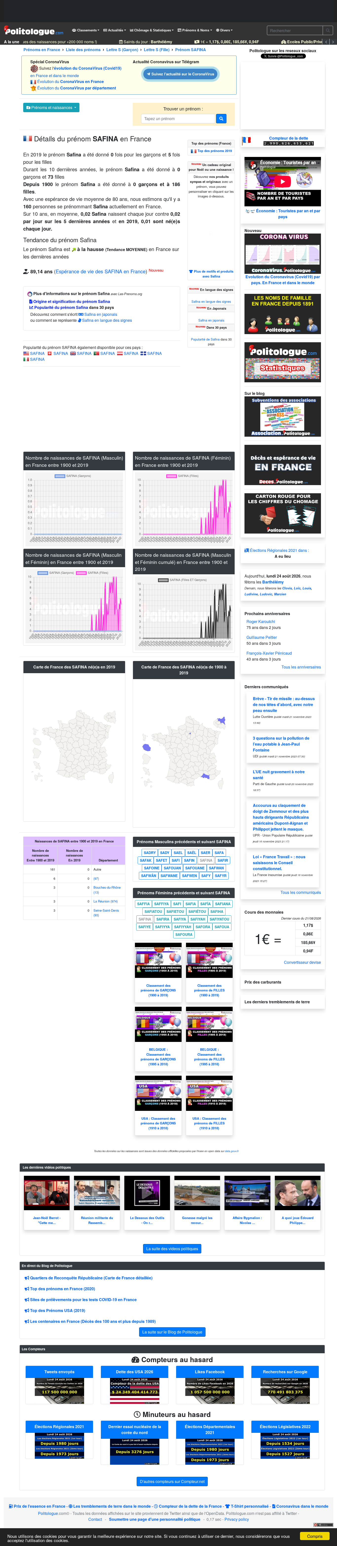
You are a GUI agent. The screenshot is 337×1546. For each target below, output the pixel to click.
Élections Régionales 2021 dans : (279, 550)
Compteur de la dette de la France (190, 1506)
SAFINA (37, 353)
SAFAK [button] (145, 860)
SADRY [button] (150, 852)
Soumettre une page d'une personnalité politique (154, 1519)
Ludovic (266, 594)
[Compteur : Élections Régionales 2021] (59, 1445)
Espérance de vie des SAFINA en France (101, 271)
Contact (95, 1519)
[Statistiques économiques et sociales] (282, 362)
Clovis (287, 588)
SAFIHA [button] (216, 911)
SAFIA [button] (191, 903)
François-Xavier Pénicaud (269, 653)
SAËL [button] (191, 852)
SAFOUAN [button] (172, 867)
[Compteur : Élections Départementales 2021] (210, 1451)
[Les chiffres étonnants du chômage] (282, 513)
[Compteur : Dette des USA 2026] (134, 1390)
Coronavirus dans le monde (301, 1506)
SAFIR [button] (223, 860)
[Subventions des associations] (282, 416)
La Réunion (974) (106, 901)
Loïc (297, 588)
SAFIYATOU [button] (219, 919)
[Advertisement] (168, 11)
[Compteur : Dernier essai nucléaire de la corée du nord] (134, 1451)
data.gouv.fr (232, 1151)
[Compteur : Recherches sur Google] (285, 1390)
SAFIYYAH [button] (182, 926)
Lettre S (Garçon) (122, 49)
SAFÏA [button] (205, 903)
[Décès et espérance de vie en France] (282, 464)
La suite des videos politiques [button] (172, 1248)
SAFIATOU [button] (153, 911)
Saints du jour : (141, 41)
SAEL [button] (178, 852)
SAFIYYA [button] (162, 926)
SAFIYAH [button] (197, 919)
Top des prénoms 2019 (215, 151)
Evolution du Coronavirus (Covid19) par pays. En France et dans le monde (282, 279)
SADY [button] (164, 852)
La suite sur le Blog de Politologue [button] (172, 1332)
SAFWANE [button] (169, 875)
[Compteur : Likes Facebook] (210, 1390)
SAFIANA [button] (222, 903)
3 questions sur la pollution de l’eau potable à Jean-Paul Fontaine (281, 744)
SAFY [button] (205, 875)
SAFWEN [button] (189, 875)
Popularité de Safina (205, 339)
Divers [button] (224, 30)
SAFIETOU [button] (175, 911)
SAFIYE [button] (144, 926)
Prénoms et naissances (51, 107)
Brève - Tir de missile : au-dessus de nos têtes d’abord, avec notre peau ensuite (284, 704)
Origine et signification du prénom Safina (71, 301)
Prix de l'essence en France (39, 1506)
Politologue (48, 1513)
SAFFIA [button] (143, 903)
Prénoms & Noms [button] (195, 30)
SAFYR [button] (220, 875)
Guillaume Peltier (261, 637)
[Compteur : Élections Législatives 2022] (285, 1445)
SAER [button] (205, 852)
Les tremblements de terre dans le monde (111, 1506)
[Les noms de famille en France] (282, 313)
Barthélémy (273, 582)
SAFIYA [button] (180, 919)
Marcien (280, 594)
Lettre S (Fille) (156, 49)
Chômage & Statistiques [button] (152, 30)
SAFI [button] (176, 860)
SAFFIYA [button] (161, 903)
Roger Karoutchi (260, 621)
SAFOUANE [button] (195, 867)
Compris (315, 1536)
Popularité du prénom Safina (60, 307)
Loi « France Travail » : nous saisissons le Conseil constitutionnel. (279, 862)
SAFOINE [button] (151, 867)
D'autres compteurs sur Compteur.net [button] (172, 1481)
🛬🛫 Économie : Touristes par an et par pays (282, 213)
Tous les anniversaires (301, 667)
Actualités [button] (115, 30)
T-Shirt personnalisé (249, 1506)
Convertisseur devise (302, 962)
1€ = (222, 41)
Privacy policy (237, 1519)
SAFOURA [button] (183, 934)
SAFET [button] (161, 860)
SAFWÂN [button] (148, 875)
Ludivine (251, 594)
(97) (96, 878)
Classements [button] (86, 30)
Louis (306, 588)
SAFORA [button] (203, 926)
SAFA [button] (219, 852)
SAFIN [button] (189, 860)
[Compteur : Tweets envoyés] (59, 1390)
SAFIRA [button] (162, 919)
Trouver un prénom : (183, 108)
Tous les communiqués (301, 892)
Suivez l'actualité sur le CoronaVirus (182, 74)
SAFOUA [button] (222, 926)
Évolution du (70, 81)
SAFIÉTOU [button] (197, 911)
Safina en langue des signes (106, 320)
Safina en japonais (100, 314)
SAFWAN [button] (216, 867)
